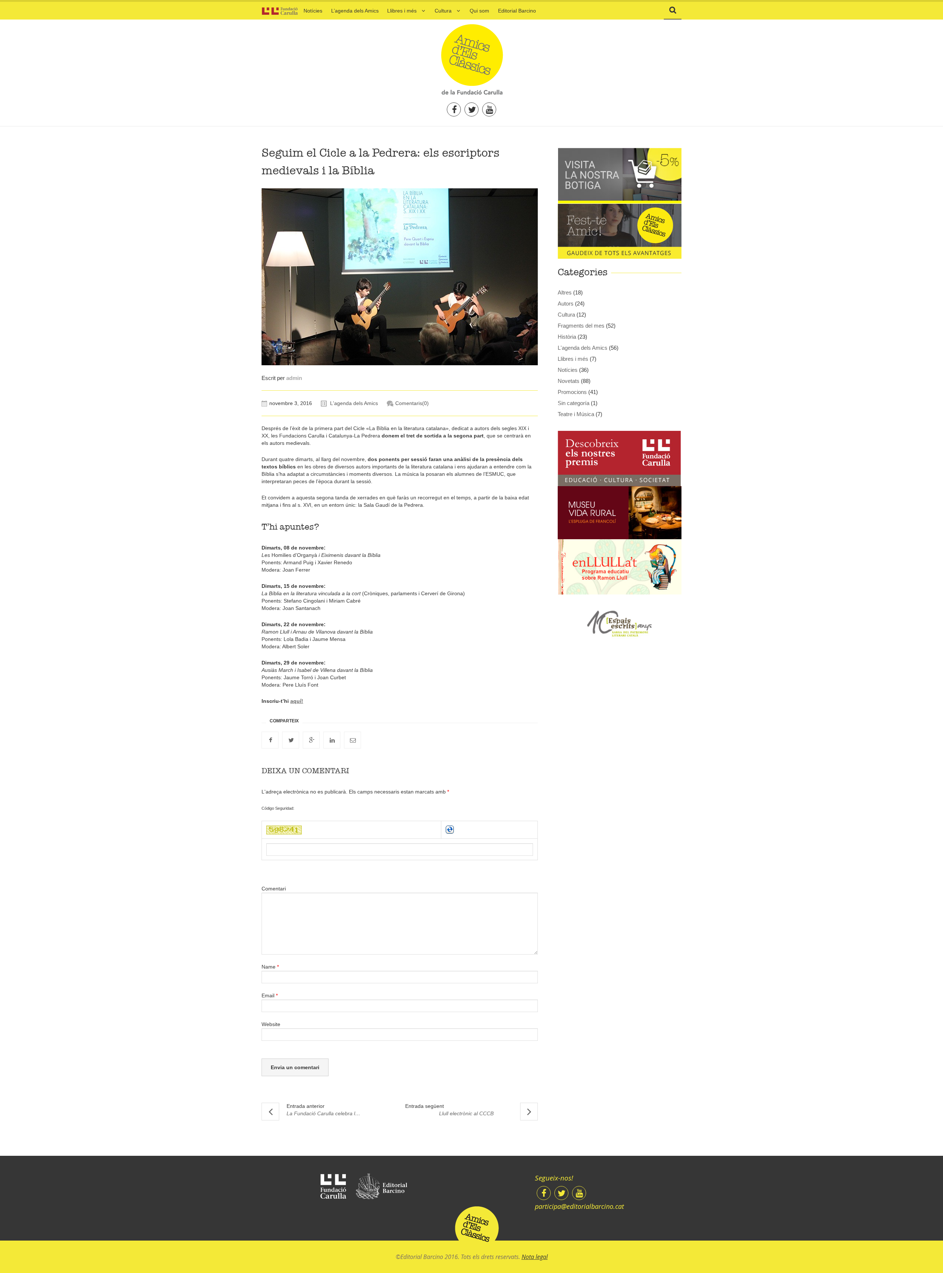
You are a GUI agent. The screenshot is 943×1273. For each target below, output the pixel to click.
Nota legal (535, 1257)
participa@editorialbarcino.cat (579, 1206)
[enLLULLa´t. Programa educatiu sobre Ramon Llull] (619, 566)
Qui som (479, 11)
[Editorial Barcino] (381, 1186)
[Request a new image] (450, 830)
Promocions (572, 392)
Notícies (313, 11)
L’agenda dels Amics (355, 11)
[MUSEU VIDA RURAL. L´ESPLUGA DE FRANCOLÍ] (619, 512)
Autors (566, 303)
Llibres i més (402, 11)
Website (271, 1024)
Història (567, 337)
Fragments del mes (581, 325)
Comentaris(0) (412, 403)
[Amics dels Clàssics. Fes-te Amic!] (619, 231)
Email (270, 995)
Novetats (568, 381)
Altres (565, 292)
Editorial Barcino (517, 11)
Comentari (274, 889)
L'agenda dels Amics (354, 403)
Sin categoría (573, 403)
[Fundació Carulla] (333, 1186)
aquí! (296, 701)
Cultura (443, 11)
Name (270, 967)
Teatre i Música (576, 414)
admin (294, 378)
